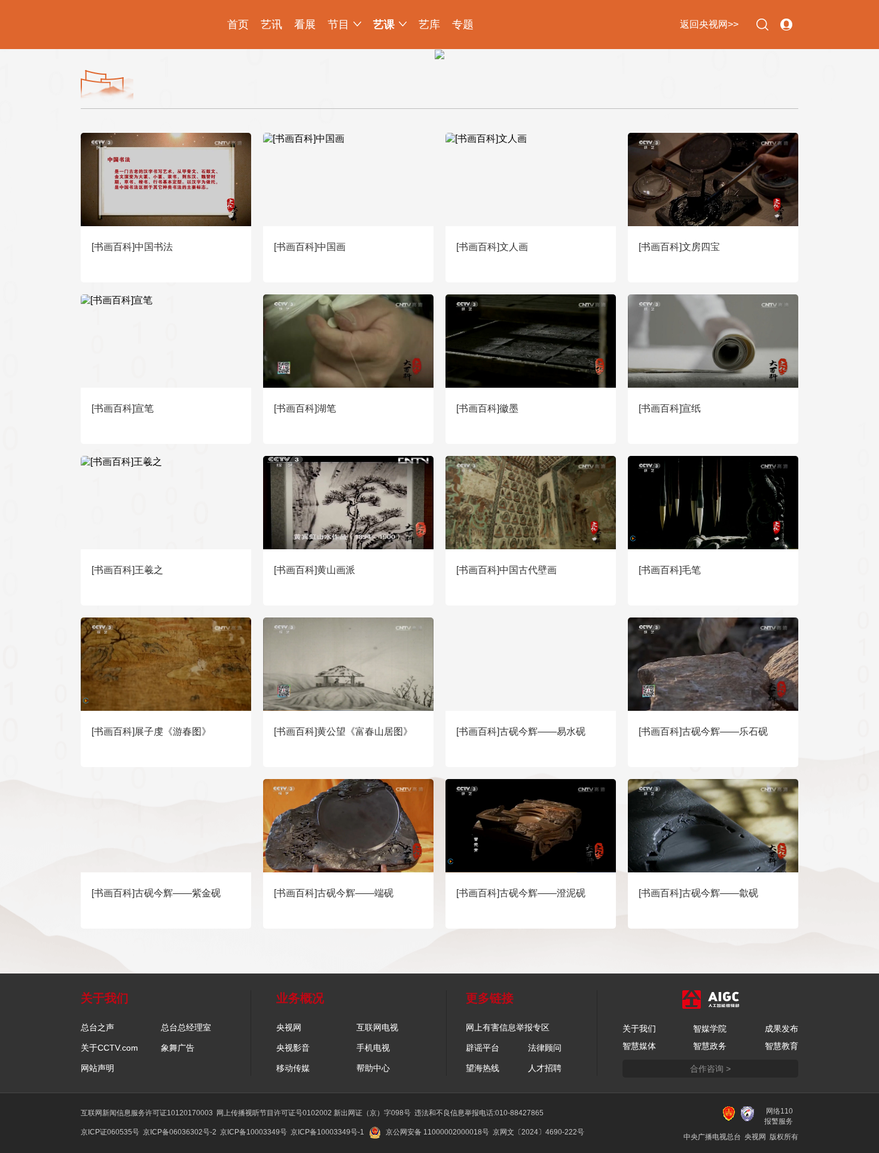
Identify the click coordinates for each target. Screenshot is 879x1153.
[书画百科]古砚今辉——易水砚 (520, 731)
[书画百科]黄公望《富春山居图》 (343, 731)
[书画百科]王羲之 (127, 570)
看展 (305, 25)
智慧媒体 (639, 1046)
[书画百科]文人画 (492, 247)
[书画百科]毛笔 (670, 570)
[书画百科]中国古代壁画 (506, 570)
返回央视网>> (709, 24)
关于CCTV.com (109, 1047)
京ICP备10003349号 (253, 1132)
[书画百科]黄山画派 (314, 570)
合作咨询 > (710, 1068)
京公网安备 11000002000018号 (437, 1132)
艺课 (384, 25)
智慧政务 (710, 1046)
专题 (463, 25)
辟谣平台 (482, 1047)
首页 (238, 25)
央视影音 (293, 1047)
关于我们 (639, 1028)
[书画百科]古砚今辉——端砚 (333, 893)
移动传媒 (293, 1068)
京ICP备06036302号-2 (179, 1132)
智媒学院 (710, 1028)
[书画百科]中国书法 (132, 247)
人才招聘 (544, 1068)
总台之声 (97, 1027)
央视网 (288, 1027)
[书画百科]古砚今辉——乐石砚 (703, 731)
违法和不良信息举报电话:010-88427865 (479, 1113)
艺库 (429, 25)
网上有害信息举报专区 (508, 1027)
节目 (338, 25)
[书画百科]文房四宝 (679, 247)
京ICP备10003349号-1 (327, 1132)
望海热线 (482, 1068)
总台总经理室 (186, 1027)
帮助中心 (373, 1068)
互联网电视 (377, 1027)
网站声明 (97, 1068)
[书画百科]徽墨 (487, 408)
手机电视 (373, 1047)
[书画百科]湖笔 (305, 408)
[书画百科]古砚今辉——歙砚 (698, 893)
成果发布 (781, 1028)
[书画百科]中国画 (310, 247)
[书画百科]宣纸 (670, 408)
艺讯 (271, 25)
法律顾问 (544, 1047)
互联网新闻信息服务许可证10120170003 (147, 1113)
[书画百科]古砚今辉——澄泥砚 (520, 893)
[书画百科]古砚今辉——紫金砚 (156, 893)
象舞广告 (177, 1047)
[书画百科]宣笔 (122, 408)
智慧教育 (781, 1046)
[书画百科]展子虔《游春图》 (151, 731)
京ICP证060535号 (110, 1132)
